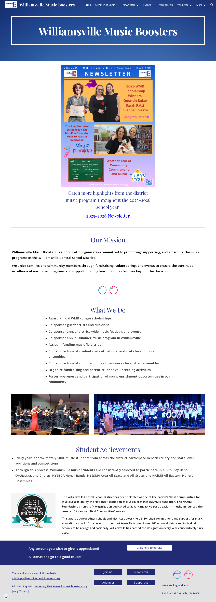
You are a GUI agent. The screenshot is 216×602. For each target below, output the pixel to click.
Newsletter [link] (129, 4)
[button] (212, 5)
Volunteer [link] (182, 4)
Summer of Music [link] (105, 4)
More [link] (199, 4)
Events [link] (147, 4)
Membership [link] (166, 4)
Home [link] (87, 4)
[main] (108, 30)
